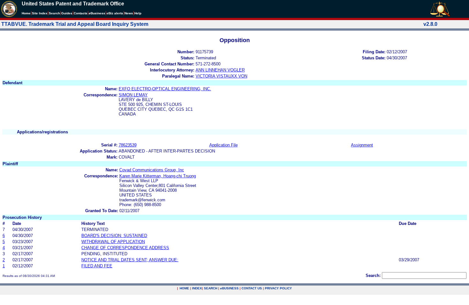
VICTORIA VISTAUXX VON (221, 76)
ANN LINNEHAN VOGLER (220, 70)
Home (26, 13)
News (128, 13)
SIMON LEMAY (133, 95)
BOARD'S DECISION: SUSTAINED (114, 235)
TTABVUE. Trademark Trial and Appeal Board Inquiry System (74, 24)
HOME (184, 288)
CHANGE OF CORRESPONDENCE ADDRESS (125, 247)
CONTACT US (252, 288)
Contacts (80, 13)
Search (54, 13)
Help (137, 13)
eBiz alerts (115, 13)
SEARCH (210, 288)
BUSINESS (229, 288)
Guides (66, 13)
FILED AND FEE (96, 266)
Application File (223, 145)
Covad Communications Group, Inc (151, 169)
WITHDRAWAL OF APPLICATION (113, 241)
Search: (373, 275)
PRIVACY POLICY (278, 288)
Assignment (362, 145)
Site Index (40, 13)
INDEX (197, 288)
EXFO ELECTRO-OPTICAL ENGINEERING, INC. (165, 88)
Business (97, 13)
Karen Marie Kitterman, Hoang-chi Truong (157, 176)
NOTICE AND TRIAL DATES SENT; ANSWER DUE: (129, 259)
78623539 (128, 145)
